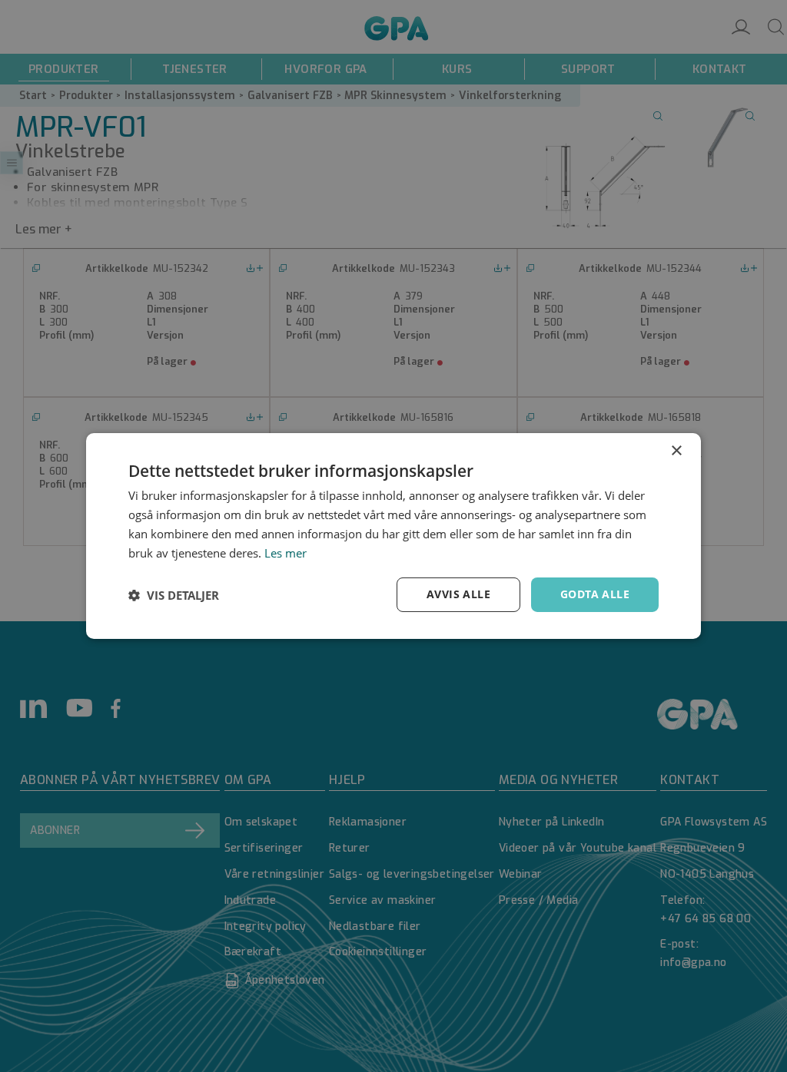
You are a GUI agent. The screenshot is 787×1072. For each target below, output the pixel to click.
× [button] (676, 451)
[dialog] (393, 536)
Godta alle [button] (594, 594)
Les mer (285, 553)
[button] (173, 595)
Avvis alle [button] (458, 594)
